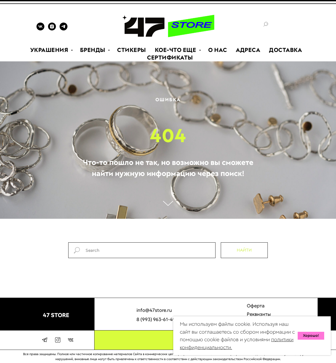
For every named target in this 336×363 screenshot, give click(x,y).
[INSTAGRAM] (52, 29)
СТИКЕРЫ (131, 50)
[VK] (40, 29)
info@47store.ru (154, 310)
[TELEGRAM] (63, 29)
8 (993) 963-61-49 (156, 319)
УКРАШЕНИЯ (50, 50)
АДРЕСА (248, 50)
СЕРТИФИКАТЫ (170, 57)
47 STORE (56, 315)
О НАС (217, 50)
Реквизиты (259, 314)
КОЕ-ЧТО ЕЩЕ (176, 50)
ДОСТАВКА (285, 50)
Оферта (256, 306)
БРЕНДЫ (93, 50)
